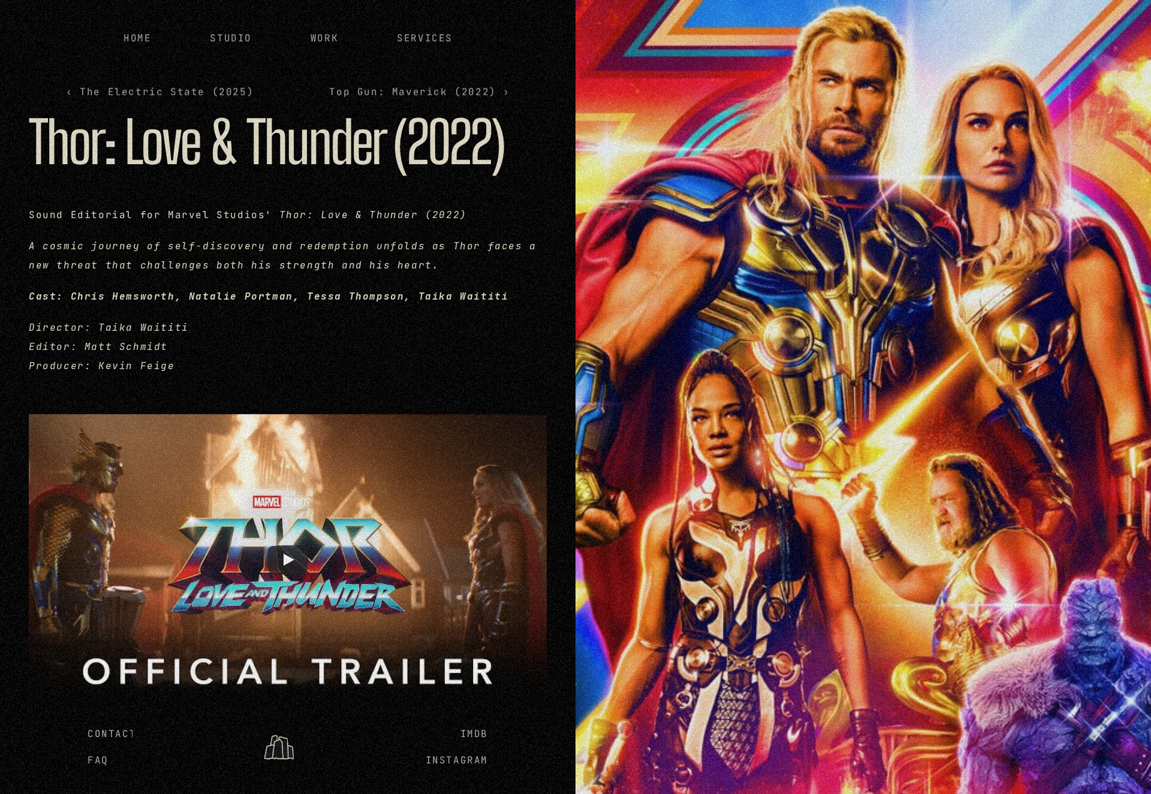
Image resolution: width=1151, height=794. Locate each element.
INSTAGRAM (457, 760)
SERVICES (425, 38)
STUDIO (231, 38)
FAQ (98, 760)
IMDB (474, 733)
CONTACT (112, 733)
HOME (137, 38)
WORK (324, 38)
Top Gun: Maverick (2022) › (419, 92)
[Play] (287, 559)
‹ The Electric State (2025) (160, 92)
